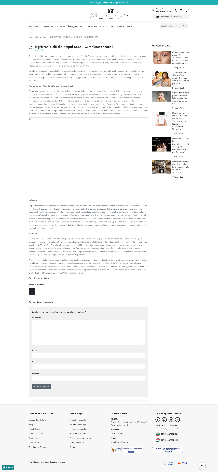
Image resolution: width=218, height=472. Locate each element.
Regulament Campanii (38, 447)
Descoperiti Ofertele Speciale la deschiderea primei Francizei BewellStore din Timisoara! (180, 145)
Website (35, 373)
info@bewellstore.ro (119, 442)
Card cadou (34, 442)
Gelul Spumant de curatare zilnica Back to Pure (88, 107)
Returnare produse (78, 433)
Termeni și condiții (78, 424)
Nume (34, 350)
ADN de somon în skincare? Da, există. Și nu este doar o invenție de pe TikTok (180, 78)
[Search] (184, 25)
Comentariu (36, 317)
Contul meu (34, 438)
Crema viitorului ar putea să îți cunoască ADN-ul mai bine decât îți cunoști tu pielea (180, 58)
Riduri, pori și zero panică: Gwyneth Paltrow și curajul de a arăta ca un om (180, 98)
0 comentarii (39, 50)
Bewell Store (34, 37)
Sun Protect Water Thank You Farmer (68, 272)
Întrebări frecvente (78, 420)
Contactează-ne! (36, 433)
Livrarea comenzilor (78, 429)
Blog (44, 37)
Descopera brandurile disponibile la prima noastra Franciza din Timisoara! (180, 167)
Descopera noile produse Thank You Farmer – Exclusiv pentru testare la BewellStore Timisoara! (180, 121)
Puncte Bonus (35, 429)
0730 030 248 (163, 11)
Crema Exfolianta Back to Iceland (75, 215)
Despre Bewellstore (37, 420)
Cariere (73, 447)
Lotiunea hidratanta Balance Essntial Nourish (84, 241)
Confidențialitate (77, 442)
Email (34, 362)
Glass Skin (104, 62)
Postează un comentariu (41, 302)
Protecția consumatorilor (80, 438)
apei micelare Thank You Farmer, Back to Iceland (67, 100)
